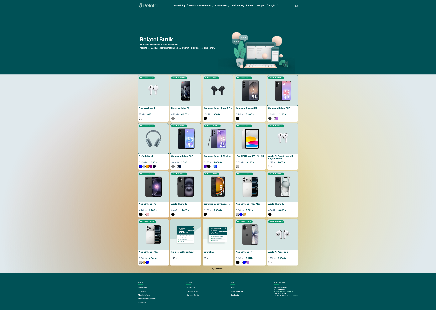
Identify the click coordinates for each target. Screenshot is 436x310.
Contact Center (192, 295)
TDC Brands (293, 295)
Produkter (142, 288)
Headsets (142, 302)
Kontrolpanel (192, 291)
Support (261, 5)
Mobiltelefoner (144, 295)
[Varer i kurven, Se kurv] (296, 5)
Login (272, 5)
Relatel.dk (234, 295)
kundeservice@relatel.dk (283, 291)
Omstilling (180, 5)
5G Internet (221, 5)
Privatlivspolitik (236, 291)
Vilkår (232, 288)
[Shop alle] (258, 44)
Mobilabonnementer (200, 5)
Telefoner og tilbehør (241, 5)
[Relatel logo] (148, 5)
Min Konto (190, 288)
